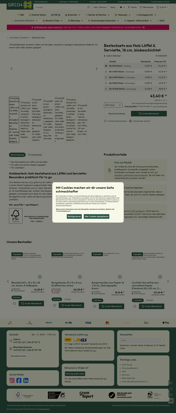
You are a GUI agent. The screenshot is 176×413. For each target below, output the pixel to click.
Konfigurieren (74, 216)
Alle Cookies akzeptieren (96, 216)
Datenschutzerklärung (63, 205)
